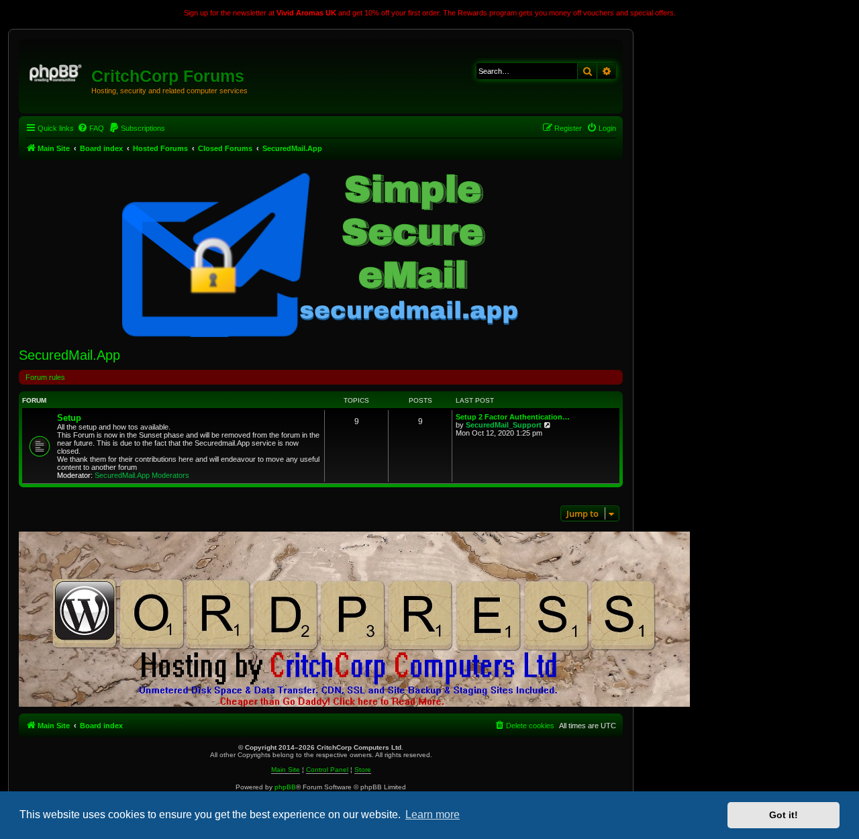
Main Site (285, 769)
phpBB (285, 787)
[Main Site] (56, 71)
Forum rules (45, 377)
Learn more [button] (432, 814)
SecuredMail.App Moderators (142, 475)
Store (362, 769)
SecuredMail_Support (504, 425)
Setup (69, 418)
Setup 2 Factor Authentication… (513, 417)
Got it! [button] (783, 814)
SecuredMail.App (69, 355)
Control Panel (327, 769)
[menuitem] (90, 128)
